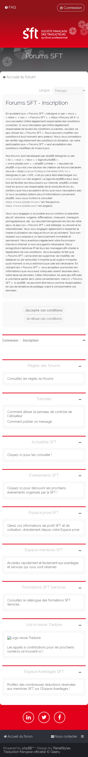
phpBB (27, 748)
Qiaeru (55, 752)
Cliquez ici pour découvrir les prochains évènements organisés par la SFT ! (36, 490)
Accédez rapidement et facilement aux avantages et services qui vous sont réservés (43, 565)
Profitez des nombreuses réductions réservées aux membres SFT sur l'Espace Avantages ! (41, 687)
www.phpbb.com (16, 178)
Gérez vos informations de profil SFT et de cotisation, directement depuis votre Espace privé (43, 528)
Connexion (10, 340)
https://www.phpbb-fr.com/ (23, 202)
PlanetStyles (62, 748)
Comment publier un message (29, 421)
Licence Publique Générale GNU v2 (46, 171)
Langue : (45, 90)
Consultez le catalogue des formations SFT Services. (38, 602)
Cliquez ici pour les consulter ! (29, 455)
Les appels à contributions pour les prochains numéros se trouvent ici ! (40, 649)
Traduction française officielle (24, 752)
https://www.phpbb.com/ (22, 205)
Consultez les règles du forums (30, 378)
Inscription (31, 340)
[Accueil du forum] (44, 34)
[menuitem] (10, 7)
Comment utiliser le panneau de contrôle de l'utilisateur (39, 414)
